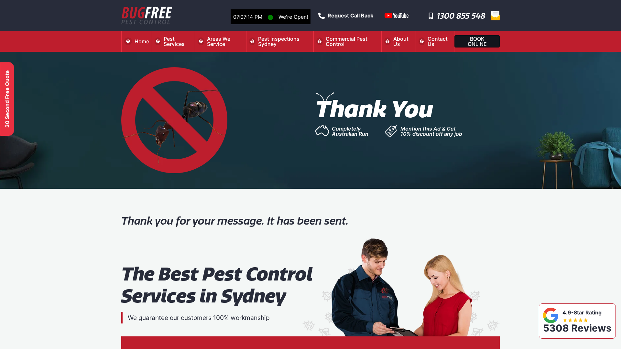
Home (142, 41)
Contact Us (438, 41)
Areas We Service (218, 41)
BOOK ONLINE (477, 41)
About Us (401, 41)
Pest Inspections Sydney (279, 41)
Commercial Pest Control (346, 41)
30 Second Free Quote (7, 99)
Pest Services (174, 41)
